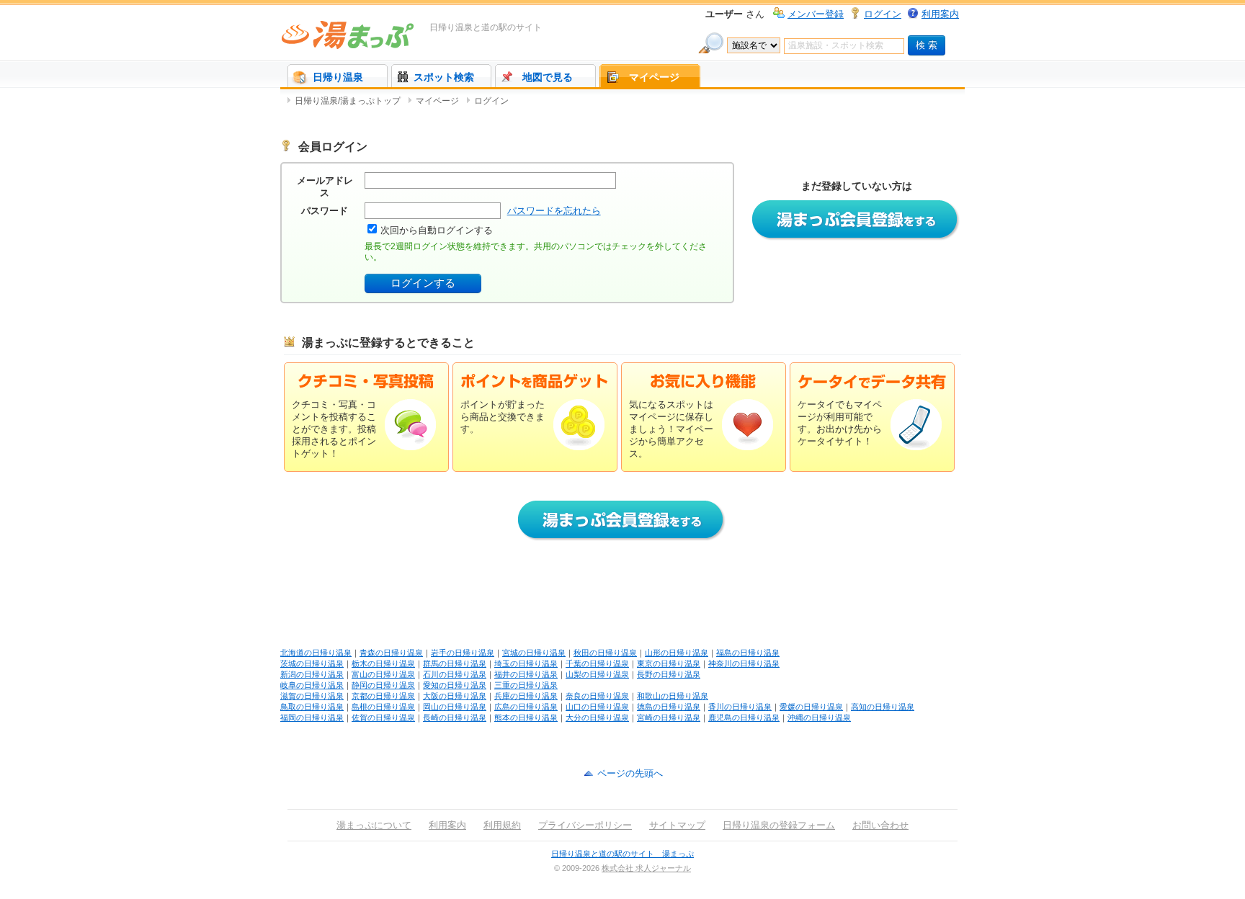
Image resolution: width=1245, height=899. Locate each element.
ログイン (882, 14)
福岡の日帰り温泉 (312, 717)
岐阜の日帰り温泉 (312, 685)
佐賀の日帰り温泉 (383, 717)
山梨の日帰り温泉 (597, 674)
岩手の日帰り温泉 (462, 652)
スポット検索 (444, 77)
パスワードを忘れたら (554, 210)
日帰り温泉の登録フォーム (779, 825)
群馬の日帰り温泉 (454, 663)
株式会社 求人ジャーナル (646, 868)
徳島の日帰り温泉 (668, 706)
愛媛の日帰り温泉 (811, 706)
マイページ (654, 77)
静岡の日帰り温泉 (383, 685)
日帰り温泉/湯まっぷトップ (348, 101)
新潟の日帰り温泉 (312, 674)
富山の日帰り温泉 (383, 674)
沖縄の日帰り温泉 (819, 717)
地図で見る (547, 77)
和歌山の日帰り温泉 (672, 696)
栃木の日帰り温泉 (383, 663)
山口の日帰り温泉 (597, 706)
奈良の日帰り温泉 (597, 696)
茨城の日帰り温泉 (312, 663)
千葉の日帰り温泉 (597, 663)
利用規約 (502, 825)
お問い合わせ (880, 825)
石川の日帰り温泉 (454, 674)
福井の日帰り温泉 (526, 674)
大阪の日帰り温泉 (454, 696)
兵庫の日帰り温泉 (526, 696)
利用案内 (940, 14)
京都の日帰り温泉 (383, 696)
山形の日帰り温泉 (676, 652)
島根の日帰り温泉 (383, 706)
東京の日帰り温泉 (668, 663)
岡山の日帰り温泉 (454, 706)
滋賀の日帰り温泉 (312, 696)
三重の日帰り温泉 (526, 685)
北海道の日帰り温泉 (316, 652)
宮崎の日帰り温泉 (668, 717)
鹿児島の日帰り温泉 (744, 717)
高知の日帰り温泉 (882, 706)
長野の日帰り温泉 (668, 674)
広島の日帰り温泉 (526, 706)
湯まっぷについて (373, 825)
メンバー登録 (815, 14)
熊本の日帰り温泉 (526, 717)
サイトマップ (677, 825)
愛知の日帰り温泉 (454, 685)
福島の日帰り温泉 (748, 652)
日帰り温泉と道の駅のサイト (485, 27)
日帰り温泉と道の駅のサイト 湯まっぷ (622, 853)
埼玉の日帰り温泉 (526, 663)
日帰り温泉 (338, 77)
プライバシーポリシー (585, 825)
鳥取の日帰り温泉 (312, 706)
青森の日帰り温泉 (391, 652)
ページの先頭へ (630, 773)
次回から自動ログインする (436, 230)
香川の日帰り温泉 (740, 706)
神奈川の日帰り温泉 (744, 663)
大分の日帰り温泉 (597, 717)
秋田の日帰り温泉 (605, 652)
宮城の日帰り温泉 (534, 652)
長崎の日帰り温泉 (454, 717)
